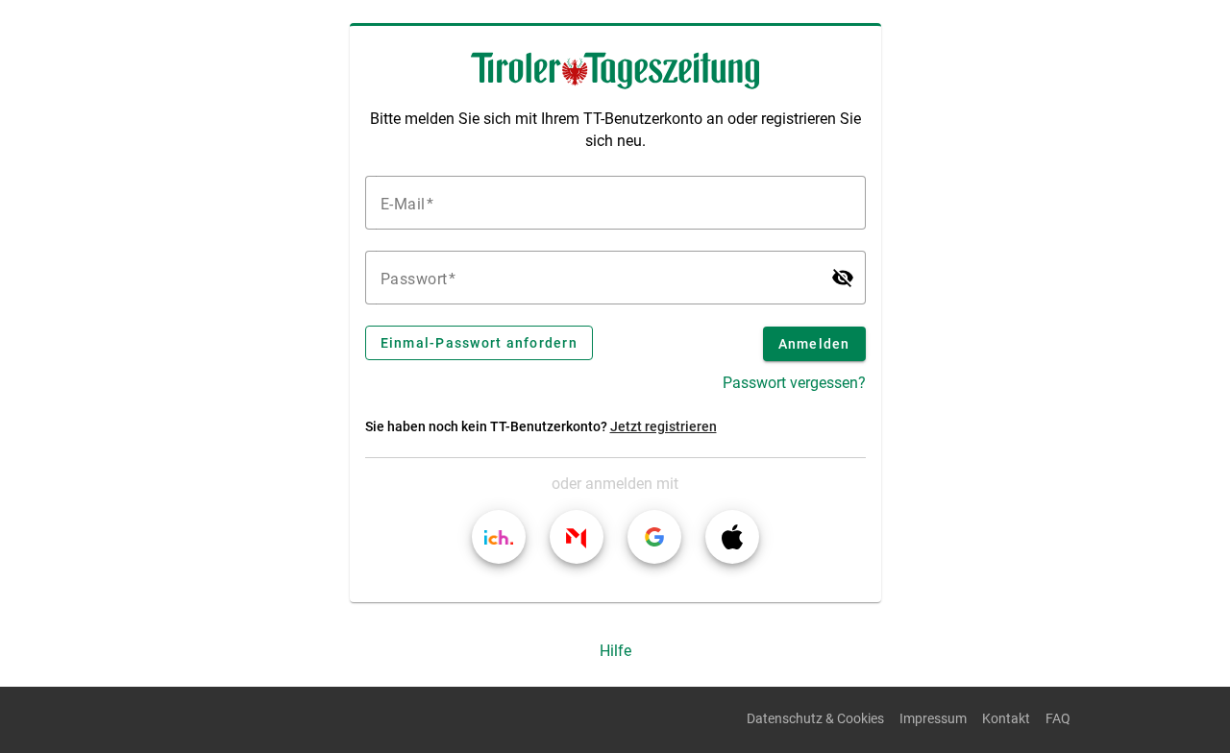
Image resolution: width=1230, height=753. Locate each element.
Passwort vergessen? (794, 383)
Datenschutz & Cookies (815, 719)
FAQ (1058, 719)
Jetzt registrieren (663, 427)
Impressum (933, 719)
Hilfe (615, 651)
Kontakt (1006, 719)
